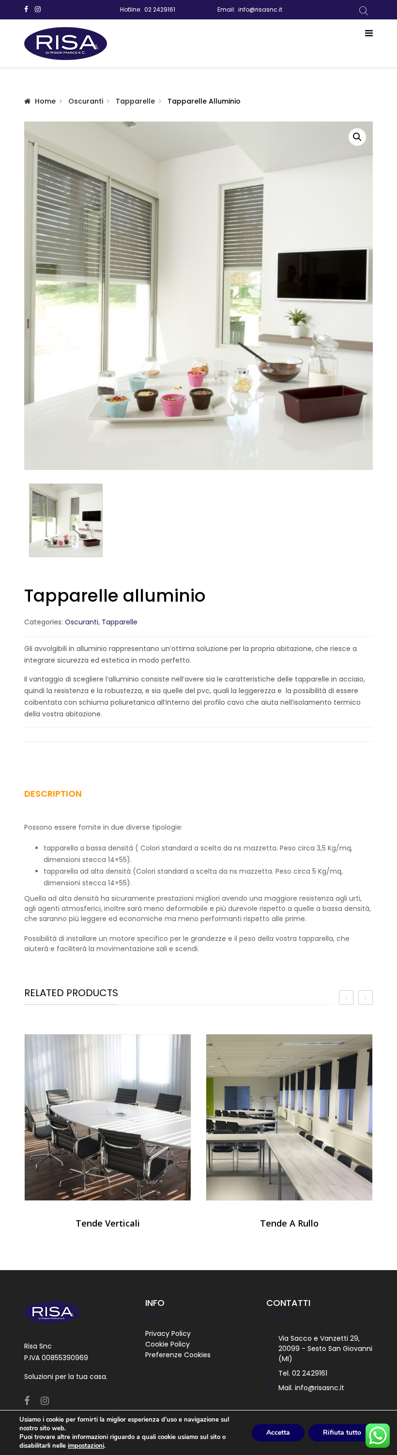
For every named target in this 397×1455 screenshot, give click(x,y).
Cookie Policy (167, 1344)
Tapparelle (135, 101)
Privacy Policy (168, 1333)
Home (45, 101)
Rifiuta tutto (342, 1432)
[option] (107, 1135)
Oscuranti (85, 101)
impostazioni (86, 1445)
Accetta (278, 1432)
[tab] (64, 797)
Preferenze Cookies (178, 1355)
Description (53, 794)
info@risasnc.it (260, 9)
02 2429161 (159, 9)
